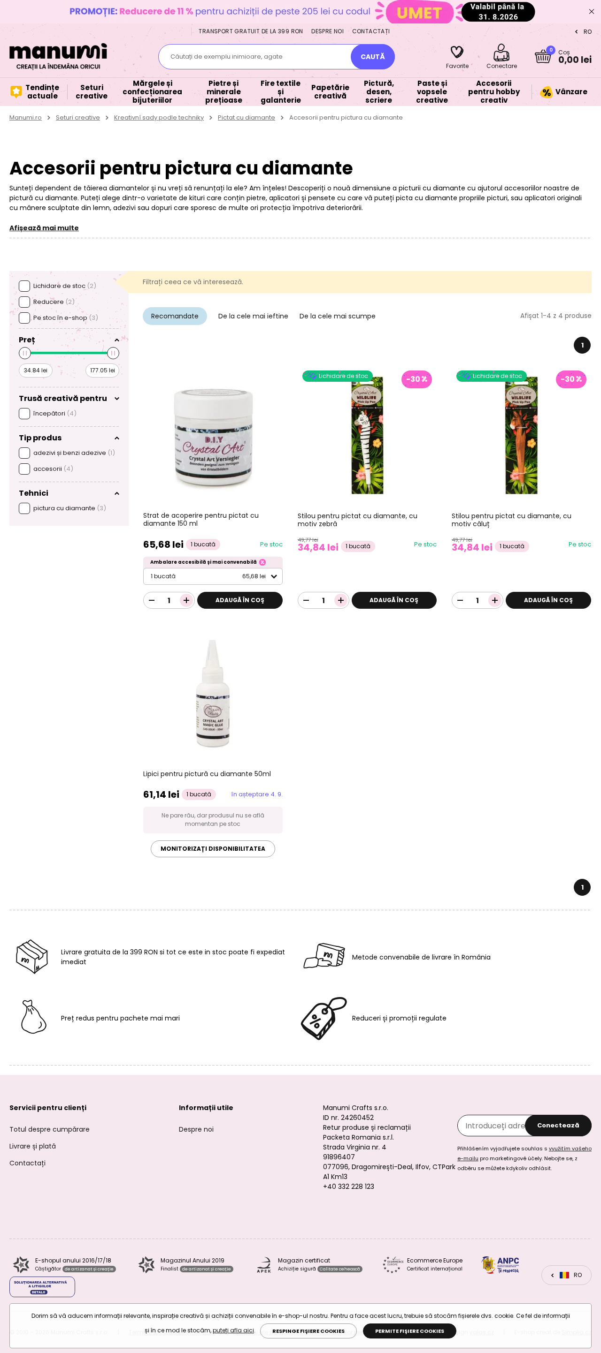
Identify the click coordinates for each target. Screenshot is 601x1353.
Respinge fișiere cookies (308, 1331)
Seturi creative (78, 117)
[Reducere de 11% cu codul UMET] (300, 11)
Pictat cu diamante (246, 117)
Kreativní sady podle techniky (159, 117)
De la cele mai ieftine (253, 316)
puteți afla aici (233, 1330)
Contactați (371, 31)
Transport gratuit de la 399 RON (251, 31)
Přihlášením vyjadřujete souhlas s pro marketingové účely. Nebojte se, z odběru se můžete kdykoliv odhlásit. (524, 1158)
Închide (591, 11)
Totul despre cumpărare (49, 1129)
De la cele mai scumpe (338, 316)
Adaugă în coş (240, 600)
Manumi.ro (25, 117)
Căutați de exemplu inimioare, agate (226, 56)
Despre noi (327, 31)
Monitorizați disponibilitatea (213, 849)
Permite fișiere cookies (409, 1331)
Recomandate (175, 316)
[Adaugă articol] (186, 600)
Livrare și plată (32, 1146)
